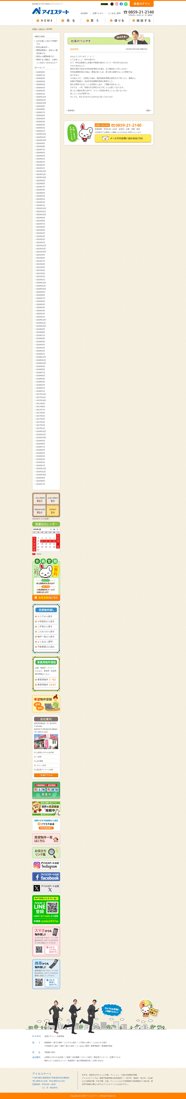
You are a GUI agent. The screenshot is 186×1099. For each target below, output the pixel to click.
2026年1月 (40, 94)
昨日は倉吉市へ (42, 47)
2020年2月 (40, 314)
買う (38, 1042)
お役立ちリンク (59, 1061)
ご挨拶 (38, 757)
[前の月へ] (50, 529)
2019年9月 (40, 329)
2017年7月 (40, 410)
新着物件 (47, 1042)
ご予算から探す (45, 626)
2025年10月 (41, 103)
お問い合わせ (98, 1061)
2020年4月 (40, 307)
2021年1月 (40, 280)
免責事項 (71, 1061)
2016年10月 (41, 437)
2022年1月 (40, 242)
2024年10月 (41, 140)
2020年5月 (40, 304)
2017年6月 (40, 413)
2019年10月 (41, 326)
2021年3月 (40, 273)
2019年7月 (40, 335)
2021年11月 (41, 249)
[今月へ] (54, 529)
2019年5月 (40, 342)
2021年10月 (41, 252)
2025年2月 (40, 128)
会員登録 (60, 1036)
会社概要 (39, 761)
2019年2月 (40, 351)
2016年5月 (40, 453)
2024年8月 (40, 146)
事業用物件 (47, 679)
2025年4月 (40, 122)
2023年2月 (40, 202)
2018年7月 (40, 373)
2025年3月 (40, 125)
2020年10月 (41, 289)
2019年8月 (40, 332)
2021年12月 (41, 245)
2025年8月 (40, 109)
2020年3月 (40, 311)
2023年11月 (41, 174)
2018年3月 (40, 385)
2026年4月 (40, 84)
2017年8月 (40, 407)
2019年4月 (40, 345)
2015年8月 (40, 481)
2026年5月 (40, 81)
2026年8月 (40, 72)
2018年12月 (41, 357)
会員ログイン (49, 1036)
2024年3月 (40, 162)
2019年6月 (40, 338)
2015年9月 (40, 478)
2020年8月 (40, 295)
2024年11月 (41, 137)
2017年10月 (41, 400)
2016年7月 (40, 447)
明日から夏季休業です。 (46, 56)
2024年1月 (40, 168)
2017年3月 (40, 422)
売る (38, 1052)
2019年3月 (40, 348)
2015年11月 (41, 472)
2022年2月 (40, 239)
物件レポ (47, 1061)
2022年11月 (41, 211)
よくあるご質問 (114, 13)
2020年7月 (40, 298)
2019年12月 (41, 320)
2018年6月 (40, 376)
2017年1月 (40, 428)
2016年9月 (40, 441)
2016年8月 (40, 444)
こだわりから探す (46, 631)
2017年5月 (40, 416)
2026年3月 (40, 88)
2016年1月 (40, 465)
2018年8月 (40, 369)
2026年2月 (40, 91)
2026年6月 (40, 78)
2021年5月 (40, 267)
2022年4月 (40, 233)
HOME (34, 29)
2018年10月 (41, 363)
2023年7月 (40, 187)
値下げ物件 (57, 1042)
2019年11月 (41, 323)
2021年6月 (40, 264)
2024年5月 (40, 156)
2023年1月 (40, 205)
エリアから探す (45, 616)
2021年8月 (40, 258)
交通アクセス (98, 13)
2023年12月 (41, 171)
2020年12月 (41, 283)
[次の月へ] (58, 529)
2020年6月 (40, 301)
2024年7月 (40, 150)
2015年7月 (40, 484)
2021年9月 (40, 255)
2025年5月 (40, 119)
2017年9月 (40, 403)
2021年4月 (40, 270)
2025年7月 (40, 112)
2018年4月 (40, 382)
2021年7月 (40, 261)
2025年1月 (40, 131)
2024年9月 (40, 143)
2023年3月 (40, 199)
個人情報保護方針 (84, 1061)
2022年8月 (40, 221)
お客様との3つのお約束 (45, 752)
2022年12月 (41, 208)
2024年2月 (40, 165)
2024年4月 (40, 159)
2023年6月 (40, 190)
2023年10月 (41, 177)
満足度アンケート (101, 1057)
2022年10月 (41, 215)
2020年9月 (40, 292)
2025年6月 (40, 115)
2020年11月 (41, 286)
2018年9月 (40, 366)
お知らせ (41, 29)
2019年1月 (40, 354)
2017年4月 (40, 419)
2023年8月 (40, 184)
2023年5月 (40, 193)
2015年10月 (41, 475)
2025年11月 (41, 100)
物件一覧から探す (46, 636)
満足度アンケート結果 (44, 770)
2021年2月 (40, 276)
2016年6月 (40, 450)
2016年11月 (41, 434)
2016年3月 (40, 459)
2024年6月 (40, 153)
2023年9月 (40, 181)
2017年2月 (40, 425)
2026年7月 (40, 75)
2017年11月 (41, 397)
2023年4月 (40, 196)
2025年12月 (41, 97)
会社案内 (84, 13)
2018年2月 (40, 388)
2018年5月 (40, 379)
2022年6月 (40, 227)
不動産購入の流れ (46, 647)
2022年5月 (40, 230)
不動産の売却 (49, 1052)
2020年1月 (40, 317)
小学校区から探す (46, 621)
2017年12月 (41, 394)
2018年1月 (40, 391)
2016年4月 (40, 456)
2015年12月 (41, 468)
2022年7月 (40, 224)
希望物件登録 (107, 1046)
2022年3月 (40, 236)
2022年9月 (40, 218)
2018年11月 (41, 360)
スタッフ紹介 (41, 765)
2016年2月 (40, 462)
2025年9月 (40, 106)
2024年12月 (41, 134)
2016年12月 (41, 431)
